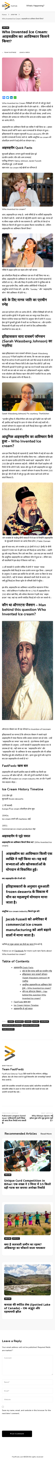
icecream (44, 1021)
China (10, 1021)
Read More (46, 1133)
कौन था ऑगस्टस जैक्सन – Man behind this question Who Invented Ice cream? (34, 995)
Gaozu (35, 1021)
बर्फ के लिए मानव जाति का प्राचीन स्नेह (37, 971)
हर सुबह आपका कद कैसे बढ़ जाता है (21, 944)
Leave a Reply (24, 53)
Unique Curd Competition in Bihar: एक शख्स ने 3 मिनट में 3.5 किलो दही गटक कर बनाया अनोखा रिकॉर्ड (27, 1184)
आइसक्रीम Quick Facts (23, 967)
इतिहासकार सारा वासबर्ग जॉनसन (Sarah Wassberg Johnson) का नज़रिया (36, 978)
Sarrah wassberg (30, 1025)
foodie (28, 1021)
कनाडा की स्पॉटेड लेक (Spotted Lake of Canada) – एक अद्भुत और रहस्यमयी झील (27, 1308)
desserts (19, 1021)
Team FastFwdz (10, 52)
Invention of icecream (12, 1025)
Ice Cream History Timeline (26, 1005)
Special (16, 1238)
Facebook (19, 950)
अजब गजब (5, 27)
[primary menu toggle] (3, 6)
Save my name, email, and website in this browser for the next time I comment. (26, 1412)
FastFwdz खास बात (22, 1001)
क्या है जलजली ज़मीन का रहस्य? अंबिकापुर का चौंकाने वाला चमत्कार (24, 1246)
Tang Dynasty (8, 1029)
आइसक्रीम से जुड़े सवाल (23, 1008)
